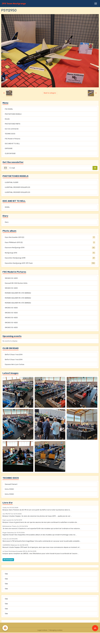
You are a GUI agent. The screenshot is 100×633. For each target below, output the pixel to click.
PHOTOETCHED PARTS (12, 124)
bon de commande (12, 129)
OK (95, 168)
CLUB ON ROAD (10, 153)
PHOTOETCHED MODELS (13, 114)
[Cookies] (5, 628)
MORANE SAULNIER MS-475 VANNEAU (18, 303)
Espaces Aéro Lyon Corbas (14, 364)
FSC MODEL (9, 109)
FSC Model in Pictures (12, 139)
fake (6, 574)
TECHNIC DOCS (10, 134)
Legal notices (42, 630)
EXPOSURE (8, 148)
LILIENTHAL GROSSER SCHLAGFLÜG (17, 187)
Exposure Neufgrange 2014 (50, 247)
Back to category (50, 93)
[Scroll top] (95, 628)
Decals (7, 119)
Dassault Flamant (11, 484)
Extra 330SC (9, 489)
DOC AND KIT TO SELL (12, 143)
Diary (7, 222)
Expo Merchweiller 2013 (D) (50, 237)
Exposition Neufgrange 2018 (50, 258)
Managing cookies (55, 630)
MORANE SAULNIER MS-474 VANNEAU (18, 293)
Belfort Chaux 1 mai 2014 (13, 354)
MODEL (7, 207)
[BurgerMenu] (95, 3)
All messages (8, 559)
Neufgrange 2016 (50, 253)
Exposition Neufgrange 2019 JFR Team (50, 263)
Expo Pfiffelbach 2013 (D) (50, 242)
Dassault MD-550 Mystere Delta (16, 283)
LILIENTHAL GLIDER (11, 182)
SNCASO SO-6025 (11, 278)
